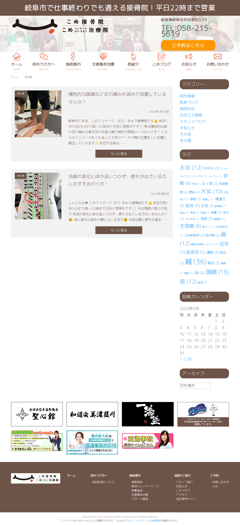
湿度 (206, 218)
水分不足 (192, 219)
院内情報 (187, 96)
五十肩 (210, 183)
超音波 (196, 252)
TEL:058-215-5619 (186, 31)
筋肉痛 (213, 235)
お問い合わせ (220, 482)
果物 (194, 212)
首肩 (202, 282)
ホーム (71, 475)
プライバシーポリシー (137, 520)
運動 (212, 252)
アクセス (181, 495)
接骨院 (220, 206)
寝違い (208, 199)
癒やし (208, 226)
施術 (184, 212)
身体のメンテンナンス (145, 486)
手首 (207, 205)
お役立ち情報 (191, 115)
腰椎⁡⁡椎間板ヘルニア (204, 244)
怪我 (192, 206)
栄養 (205, 212)
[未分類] (38, 133)
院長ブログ (189, 102)
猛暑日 (220, 219)
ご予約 (214, 475)
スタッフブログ (193, 121)
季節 (195, 199)
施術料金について (103, 482)
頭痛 (217, 272)
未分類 (185, 140)
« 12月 (186, 359)
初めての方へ (98, 475)
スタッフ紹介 (184, 482)
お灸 (191, 167)
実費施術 (136, 490)
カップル (200, 176)
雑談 (189, 273)
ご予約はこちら (188, 45)
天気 (211, 191)
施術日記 (187, 108)
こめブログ (183, 490)
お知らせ (187, 127)
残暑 (216, 212)
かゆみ (211, 168)
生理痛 (190, 226)
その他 (185, 134)
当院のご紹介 (182, 475)
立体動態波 (194, 235)
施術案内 (135, 475)
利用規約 (156, 520)
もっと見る (119, 153)
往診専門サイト (186, 499)
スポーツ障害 (139, 499)
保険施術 (136, 482)
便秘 (194, 192)
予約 (196, 184)
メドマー (215, 176)
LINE (215, 486)
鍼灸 (214, 263)
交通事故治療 (139, 495)
